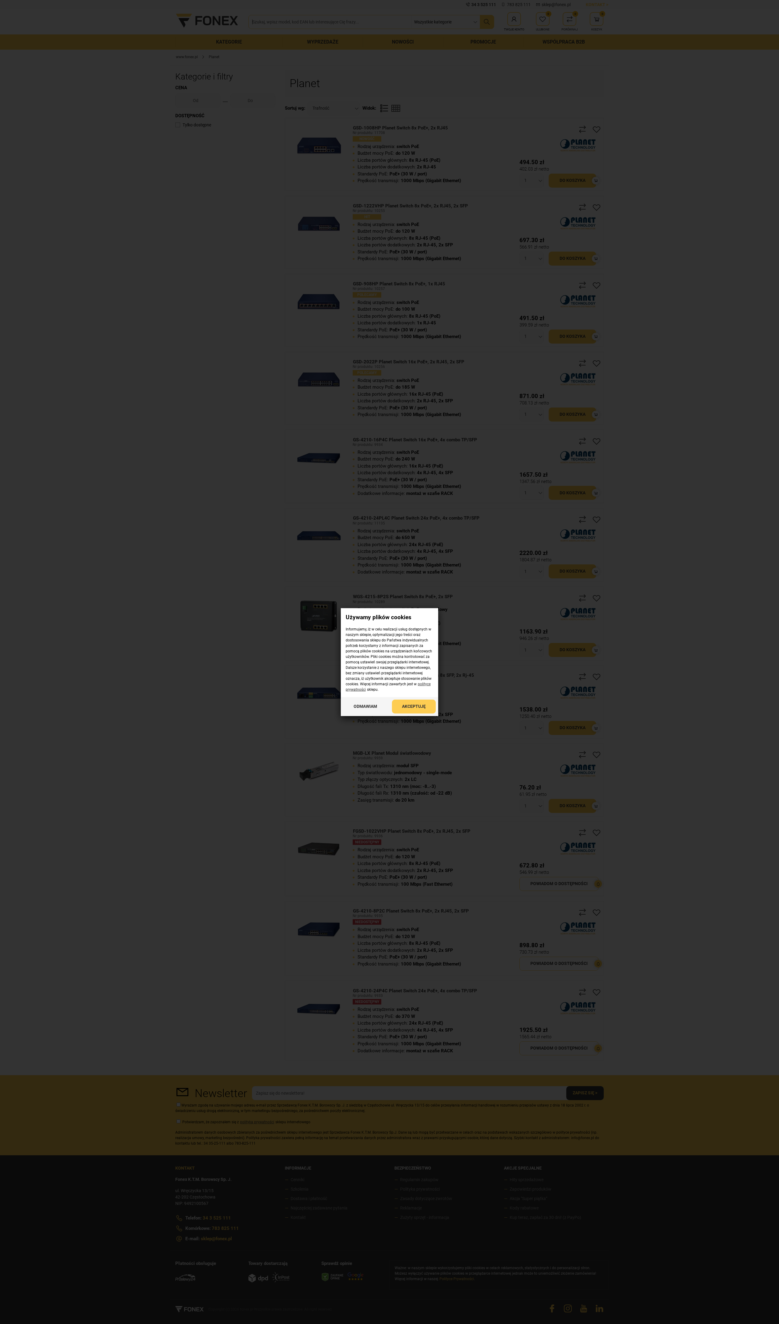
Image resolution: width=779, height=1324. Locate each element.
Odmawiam (365, 706)
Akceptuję (414, 706)
